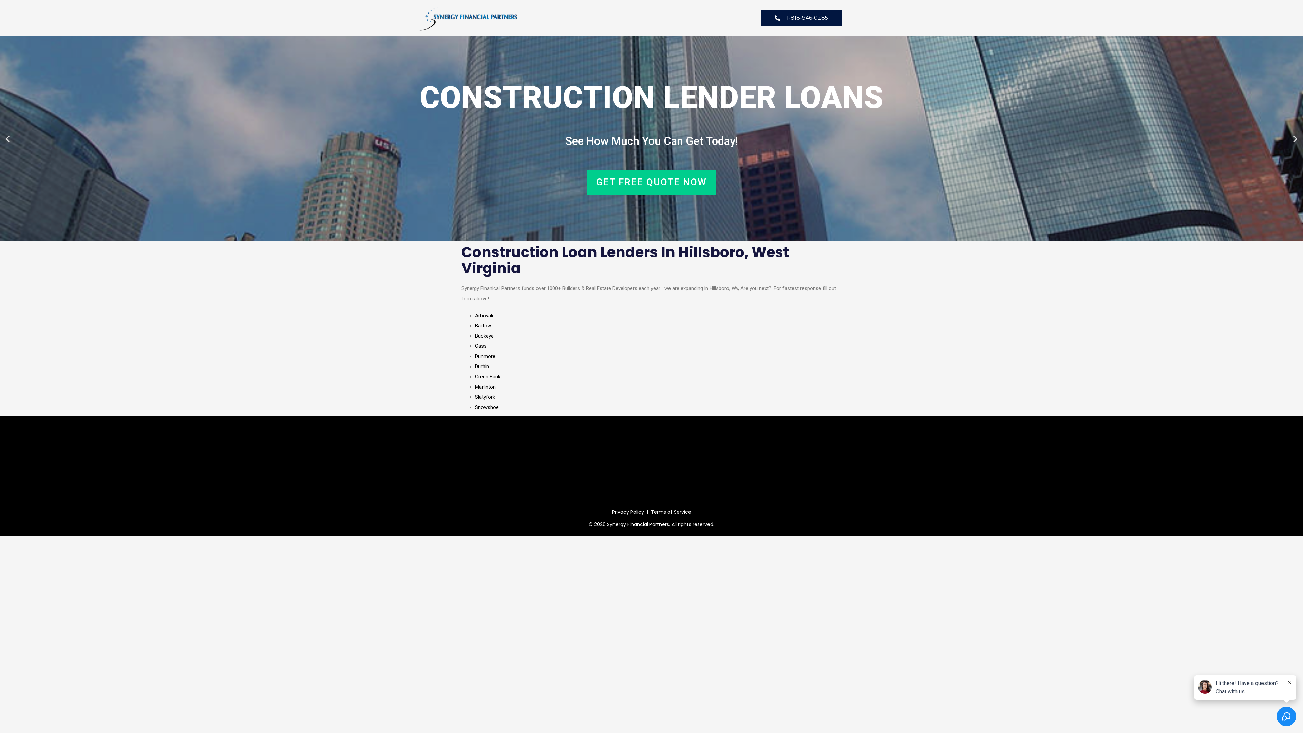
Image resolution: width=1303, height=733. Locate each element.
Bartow (483, 326)
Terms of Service (671, 512)
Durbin (482, 366)
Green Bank (488, 377)
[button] (7, 138)
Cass (481, 346)
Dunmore (485, 356)
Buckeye (484, 336)
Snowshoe (487, 407)
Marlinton (485, 387)
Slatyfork (485, 397)
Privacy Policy (628, 512)
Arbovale (485, 316)
